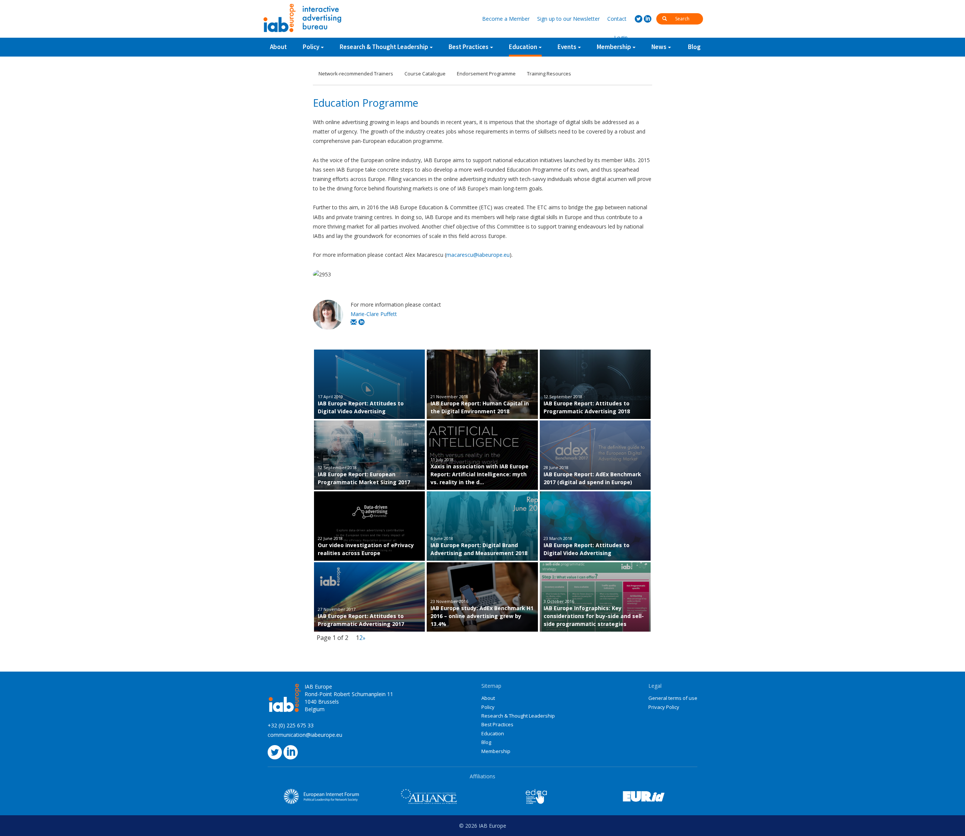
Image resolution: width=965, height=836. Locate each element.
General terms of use (672, 698)
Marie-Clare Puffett (374, 314)
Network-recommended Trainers (356, 73)
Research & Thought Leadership (384, 47)
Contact (616, 18)
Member (506, 18)
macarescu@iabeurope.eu (478, 254)
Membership (495, 751)
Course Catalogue (425, 73)
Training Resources (549, 73)
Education (523, 47)
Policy (311, 47)
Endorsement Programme (486, 73)
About (278, 47)
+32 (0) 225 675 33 (291, 725)
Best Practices (497, 724)
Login (621, 37)
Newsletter (568, 18)
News (658, 47)
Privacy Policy (663, 707)
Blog (694, 47)
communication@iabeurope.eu (305, 734)
